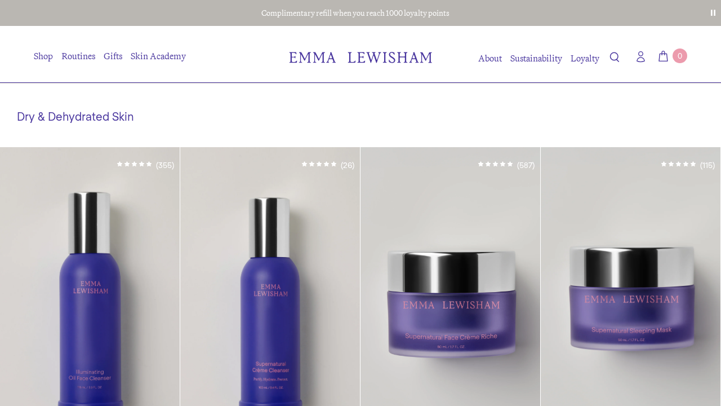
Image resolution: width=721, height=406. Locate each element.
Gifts (113, 55)
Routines (78, 55)
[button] (615, 59)
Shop (43, 55)
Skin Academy (158, 55)
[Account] (638, 57)
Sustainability (536, 58)
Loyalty (585, 58)
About (490, 58)
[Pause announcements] (713, 12)
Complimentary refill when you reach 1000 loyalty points (355, 13)
